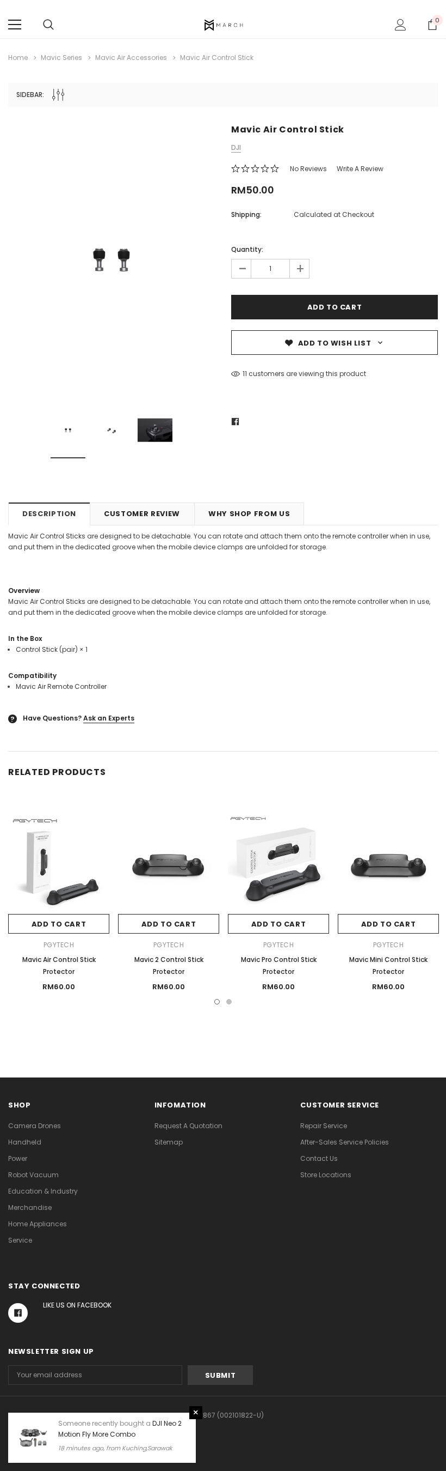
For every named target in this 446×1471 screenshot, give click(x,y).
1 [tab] (217, 1001)
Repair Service (323, 1125)
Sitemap (168, 1142)
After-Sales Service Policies (344, 1142)
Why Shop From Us (249, 514)
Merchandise (30, 1207)
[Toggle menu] (14, 24)
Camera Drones (34, 1125)
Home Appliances (37, 1223)
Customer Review (142, 514)
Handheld (24, 1142)
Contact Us (319, 1158)
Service (20, 1240)
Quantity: (247, 249)
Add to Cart (59, 924)
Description (49, 514)
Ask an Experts (108, 718)
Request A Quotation (188, 1125)
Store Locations (325, 1174)
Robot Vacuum (33, 1174)
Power (17, 1158)
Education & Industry (43, 1191)
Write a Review (360, 168)
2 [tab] (229, 1001)
